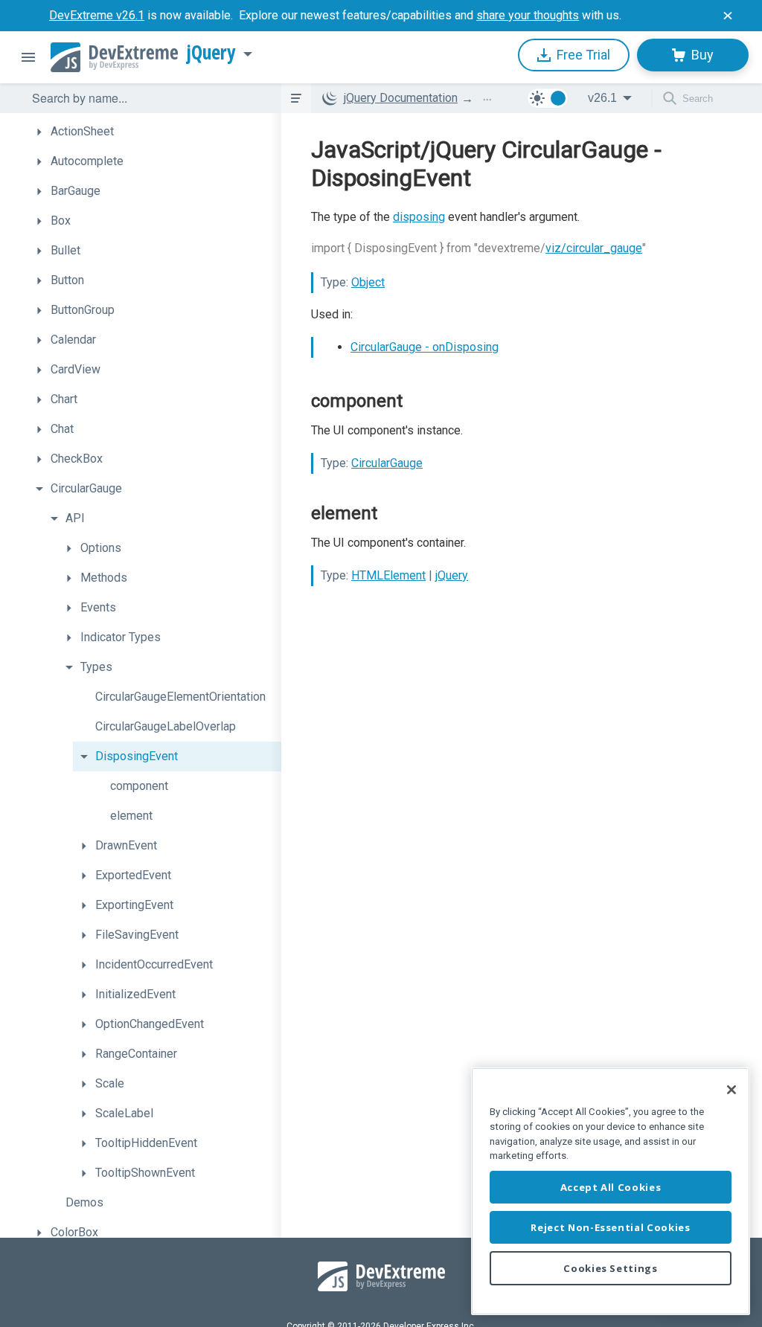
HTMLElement (388, 575)
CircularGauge (387, 463)
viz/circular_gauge (593, 248)
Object (368, 282)
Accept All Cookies (611, 1187)
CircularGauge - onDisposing (424, 347)
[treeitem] (154, 132)
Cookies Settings (610, 1268)
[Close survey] (728, 16)
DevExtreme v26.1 (96, 15)
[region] (610, 1191)
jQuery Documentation (401, 98)
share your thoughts (527, 15)
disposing (419, 217)
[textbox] (147, 98)
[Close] (731, 1089)
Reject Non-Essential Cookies (610, 1227)
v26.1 (602, 97)
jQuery (211, 52)
